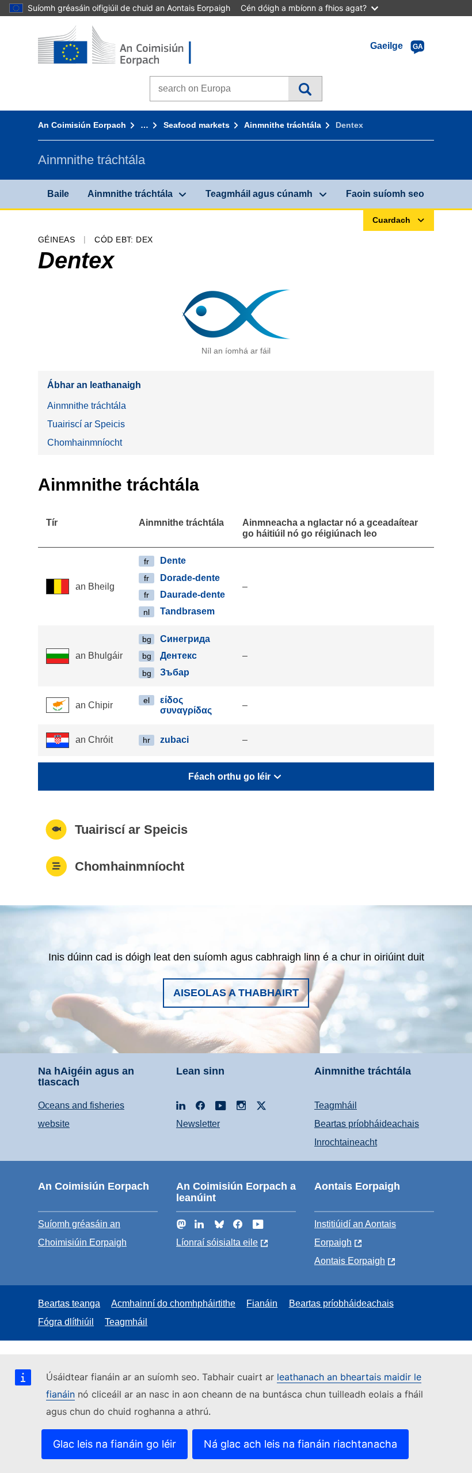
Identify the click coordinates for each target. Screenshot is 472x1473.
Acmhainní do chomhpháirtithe (173, 1303)
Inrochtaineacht (345, 1142)
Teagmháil (335, 1105)
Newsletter (198, 1124)
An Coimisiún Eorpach (82, 125)
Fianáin (261, 1303)
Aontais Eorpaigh (349, 1261)
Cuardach (304, 89)
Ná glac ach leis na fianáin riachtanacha (300, 1444)
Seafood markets (196, 125)
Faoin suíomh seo (385, 194)
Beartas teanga (69, 1303)
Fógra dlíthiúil (66, 1322)
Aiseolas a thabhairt (236, 993)
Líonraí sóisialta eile (217, 1242)
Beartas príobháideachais (366, 1124)
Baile (58, 194)
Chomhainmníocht (84, 442)
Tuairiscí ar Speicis (86, 424)
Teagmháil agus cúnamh (259, 194)
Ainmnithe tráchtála (282, 125)
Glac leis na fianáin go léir (114, 1444)
